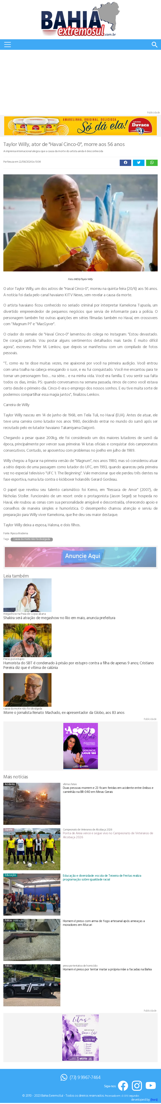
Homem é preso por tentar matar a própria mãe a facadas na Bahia (107, 969)
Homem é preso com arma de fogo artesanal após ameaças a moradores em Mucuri (104, 922)
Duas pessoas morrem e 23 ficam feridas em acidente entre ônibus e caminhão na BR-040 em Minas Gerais (108, 789)
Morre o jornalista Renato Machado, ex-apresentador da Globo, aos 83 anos (63, 712)
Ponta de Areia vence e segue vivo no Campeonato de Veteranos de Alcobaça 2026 (108, 834)
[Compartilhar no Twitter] (138, 163)
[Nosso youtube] (151, 1086)
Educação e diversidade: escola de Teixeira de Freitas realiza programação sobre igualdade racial (102, 877)
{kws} (154, 1099)
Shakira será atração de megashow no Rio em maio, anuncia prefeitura (59, 618)
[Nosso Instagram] (137, 1086)
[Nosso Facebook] (123, 1086)
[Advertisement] (80, 81)
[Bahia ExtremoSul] (80, 19)
